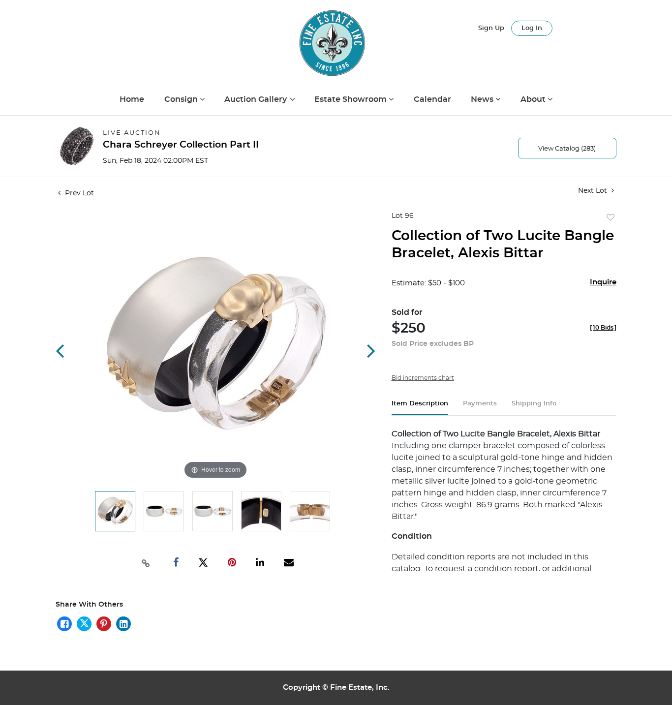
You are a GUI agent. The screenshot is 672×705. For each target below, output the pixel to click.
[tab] (420, 407)
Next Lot (593, 190)
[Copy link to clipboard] (146, 562)
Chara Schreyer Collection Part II (181, 145)
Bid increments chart (423, 378)
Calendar (432, 99)
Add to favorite (610, 218)
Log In (531, 28)
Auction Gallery (256, 99)
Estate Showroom (351, 99)
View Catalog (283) (567, 149)
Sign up (491, 28)
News (483, 99)
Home (132, 99)
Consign (182, 99)
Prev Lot (78, 193)
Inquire (603, 282)
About (534, 99)
